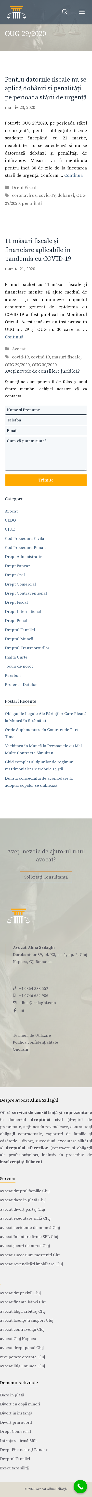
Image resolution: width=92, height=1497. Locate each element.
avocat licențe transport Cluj (26, 1320)
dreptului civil (47, 1119)
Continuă (73, 175)
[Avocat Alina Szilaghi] (16, 12)
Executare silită (14, 1468)
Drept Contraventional (26, 593)
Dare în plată (12, 1395)
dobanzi (66, 195)
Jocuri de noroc (19, 666)
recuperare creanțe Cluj (22, 1357)
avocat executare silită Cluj (25, 1218)
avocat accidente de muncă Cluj (30, 1227)
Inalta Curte (16, 657)
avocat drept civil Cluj (20, 1293)
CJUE (10, 529)
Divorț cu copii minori (20, 1404)
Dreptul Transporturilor (27, 648)
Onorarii (20, 1049)
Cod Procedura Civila (24, 538)
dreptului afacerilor (27, 1148)
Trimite (46, 480)
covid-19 (47, 195)
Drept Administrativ (23, 556)
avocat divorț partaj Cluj (22, 1209)
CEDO (10, 520)
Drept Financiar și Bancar (23, 1450)
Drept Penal (16, 620)
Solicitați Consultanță (46, 877)
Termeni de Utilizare (32, 1035)
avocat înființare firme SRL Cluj (29, 1236)
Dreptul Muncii (19, 639)
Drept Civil (15, 575)
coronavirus (24, 195)
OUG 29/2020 (17, 365)
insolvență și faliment (21, 1162)
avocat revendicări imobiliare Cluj (31, 1264)
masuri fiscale (66, 357)
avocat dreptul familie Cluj (25, 1191)
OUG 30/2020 (44, 365)
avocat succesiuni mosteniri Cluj (30, 1255)
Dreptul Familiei (20, 630)
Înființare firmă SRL (18, 1441)
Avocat (19, 349)
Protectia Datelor (21, 684)
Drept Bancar (17, 566)
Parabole (13, 675)
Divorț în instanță (16, 1413)
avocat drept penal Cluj (22, 1347)
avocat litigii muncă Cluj (22, 1366)
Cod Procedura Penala (26, 547)
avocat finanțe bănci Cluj (23, 1302)
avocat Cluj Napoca (18, 1338)
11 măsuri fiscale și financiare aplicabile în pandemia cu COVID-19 (38, 250)
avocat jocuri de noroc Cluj (25, 1245)
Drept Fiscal (24, 187)
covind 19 (40, 357)
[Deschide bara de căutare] (64, 12)
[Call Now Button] (80, 1486)
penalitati (32, 203)
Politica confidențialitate (35, 1042)
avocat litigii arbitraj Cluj (23, 1311)
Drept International (23, 611)
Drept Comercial (20, 584)
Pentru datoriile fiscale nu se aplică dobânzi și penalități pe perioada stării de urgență (46, 89)
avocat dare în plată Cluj (23, 1200)
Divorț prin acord (16, 1422)
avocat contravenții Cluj (22, 1329)
